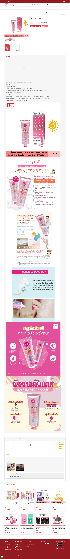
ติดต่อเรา (16, 543)
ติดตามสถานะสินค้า (18, 549)
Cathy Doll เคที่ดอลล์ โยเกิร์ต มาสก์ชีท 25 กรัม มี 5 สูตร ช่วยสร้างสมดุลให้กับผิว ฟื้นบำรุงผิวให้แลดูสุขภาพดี (11, 505)
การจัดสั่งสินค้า (17, 546)
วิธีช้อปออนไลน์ (7, 543)
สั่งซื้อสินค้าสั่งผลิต (7, 549)
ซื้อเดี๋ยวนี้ (45, 26)
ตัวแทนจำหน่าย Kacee (29, 543)
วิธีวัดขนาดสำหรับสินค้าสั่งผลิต (9, 552)
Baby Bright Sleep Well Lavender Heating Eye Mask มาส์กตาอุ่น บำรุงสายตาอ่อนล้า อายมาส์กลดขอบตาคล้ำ (42, 505)
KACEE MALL (10, 10)
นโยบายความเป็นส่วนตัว (29, 544)
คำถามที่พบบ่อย (17, 544)
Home (5, 10)
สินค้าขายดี (6, 546)
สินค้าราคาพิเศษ (7, 544)
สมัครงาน (27, 546)
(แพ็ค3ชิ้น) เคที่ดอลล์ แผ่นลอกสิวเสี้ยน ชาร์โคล (42, 528)
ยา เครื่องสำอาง (15, 10)
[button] (5, 1)
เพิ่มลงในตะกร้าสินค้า (36, 26)
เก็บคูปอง (18, 50)
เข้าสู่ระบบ (63, 1)
